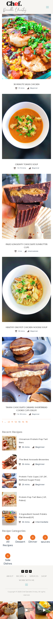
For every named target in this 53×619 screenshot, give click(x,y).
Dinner (32, 541)
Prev (7, 421)
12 (16, 422)
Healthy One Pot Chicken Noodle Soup (26, 327)
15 (27, 422)
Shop (44, 576)
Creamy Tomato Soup (26, 164)
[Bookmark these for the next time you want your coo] (9, 610)
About (10, 576)
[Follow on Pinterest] (30, 571)
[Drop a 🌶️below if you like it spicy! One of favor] (44, 610)
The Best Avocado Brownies (34, 459)
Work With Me (26, 580)
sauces (45, 541)
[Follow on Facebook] (22, 571)
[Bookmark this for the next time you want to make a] (26, 610)
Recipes (20, 576)
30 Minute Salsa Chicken (27, 84)
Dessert (20, 541)
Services (33, 576)
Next (45, 421)
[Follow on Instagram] (26, 571)
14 (23, 422)
